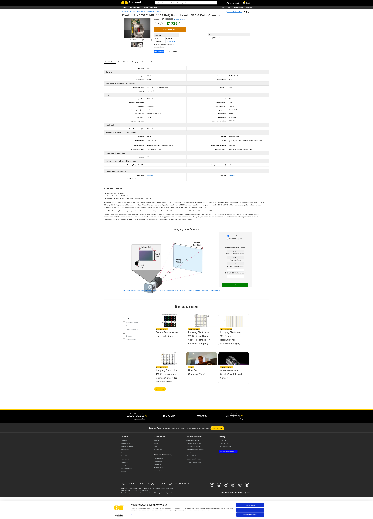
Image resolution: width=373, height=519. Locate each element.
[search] (186, 2)
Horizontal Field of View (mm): (235, 273)
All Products (125, 11)
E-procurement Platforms (193, 462)
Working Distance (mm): (235, 266)
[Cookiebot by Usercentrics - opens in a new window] (119, 515)
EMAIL (203, 415)
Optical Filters (158, 461)
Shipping (156, 440)
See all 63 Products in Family (235, 12)
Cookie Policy (135, 487)
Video (128, 326)
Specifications (110, 62)
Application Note (132, 322)
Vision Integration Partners (193, 443)
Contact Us (249, 7)
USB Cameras (141, 11)
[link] (247, 1)
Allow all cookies (250, 505)
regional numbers (139, 419)
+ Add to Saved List (159, 51)
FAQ (127, 332)
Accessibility (155, 487)
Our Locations (125, 449)
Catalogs (222, 440)
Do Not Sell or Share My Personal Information (159, 488)
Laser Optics (157, 464)
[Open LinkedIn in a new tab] (233, 485)
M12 (241, 239)
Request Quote (170, 42)
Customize (249, 509)
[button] (240, 7)
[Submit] (235, 285)
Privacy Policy (125, 487)
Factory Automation (236, 236)
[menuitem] (126, 7)
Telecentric (232, 239)
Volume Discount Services (193, 446)
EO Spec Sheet (217, 38)
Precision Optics (158, 458)
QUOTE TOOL (233, 416)
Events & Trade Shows (127, 446)
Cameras (132, 11)
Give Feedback (158, 449)
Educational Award (191, 452)
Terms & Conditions (145, 487)
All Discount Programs (192, 440)
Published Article (132, 329)
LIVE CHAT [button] (171, 415)
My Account (234, 3)
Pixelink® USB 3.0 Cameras (154, 11)
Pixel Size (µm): (235, 260)
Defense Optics (158, 470)
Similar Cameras (180, 19)
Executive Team (125, 443)
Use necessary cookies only (250, 514)
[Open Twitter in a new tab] (219, 485)
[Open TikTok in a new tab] (247, 485)
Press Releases (125, 456)
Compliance (124, 462)
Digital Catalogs (223, 443)
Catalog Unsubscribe (225, 446)
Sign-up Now (217, 428)
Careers (123, 452)
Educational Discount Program (194, 449)
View (148, 179)
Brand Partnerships (126, 468)
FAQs (155, 446)
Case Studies (125, 459)
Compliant (150, 175)
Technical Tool (131, 339)
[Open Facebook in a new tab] (212, 485)
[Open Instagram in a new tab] (240, 485)
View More (160, 389)
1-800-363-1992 (239, 7)
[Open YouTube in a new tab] (226, 485)
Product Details (123, 62)
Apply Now (227, 451)
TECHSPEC (124, 465)
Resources (155, 62)
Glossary (129, 336)
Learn (146, 7)
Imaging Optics (158, 467)
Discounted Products (192, 456)
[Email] (245, 12)
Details (133, 514)
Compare (173, 51)
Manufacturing (135, 7)
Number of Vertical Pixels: (235, 254)
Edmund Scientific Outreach (194, 459)
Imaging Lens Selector (140, 62)
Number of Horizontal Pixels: (235, 247)
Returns (156, 443)
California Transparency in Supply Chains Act (134, 490)
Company (153, 7)
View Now (169, 333)
